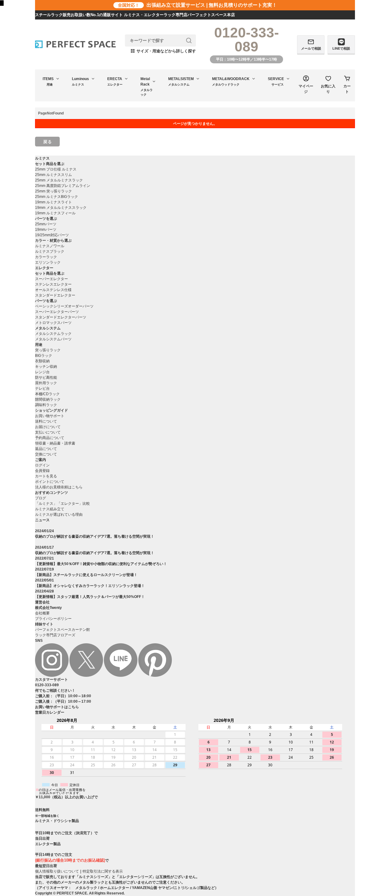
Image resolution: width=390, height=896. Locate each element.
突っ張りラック (48, 350)
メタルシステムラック (53, 334)
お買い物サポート (49, 416)
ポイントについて (49, 482)
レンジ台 (42, 372)
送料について (46, 421)
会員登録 (42, 471)
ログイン (42, 465)
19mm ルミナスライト (53, 202)
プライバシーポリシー (53, 619)
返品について (46, 449)
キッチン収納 (46, 366)
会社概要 (42, 613)
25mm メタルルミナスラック (59, 180)
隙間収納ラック (48, 399)
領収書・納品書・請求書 (55, 443)
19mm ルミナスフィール (55, 213)
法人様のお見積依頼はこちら (59, 487)
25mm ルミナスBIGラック (56, 197)
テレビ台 (42, 388)
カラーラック (46, 257)
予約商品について (49, 438)
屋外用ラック (46, 383)
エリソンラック (48, 262)
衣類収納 (42, 361)
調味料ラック (46, 405)
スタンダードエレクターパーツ (60, 317)
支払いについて (48, 432)
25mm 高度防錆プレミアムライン (62, 186)
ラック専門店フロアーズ (55, 635)
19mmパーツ (45, 229)
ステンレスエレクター (53, 284)
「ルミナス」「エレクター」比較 (62, 503)
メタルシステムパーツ (53, 339)
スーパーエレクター (51, 279)
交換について (46, 454)
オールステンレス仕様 (53, 290)
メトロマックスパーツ (53, 323)
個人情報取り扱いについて (57, 871)
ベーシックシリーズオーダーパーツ (64, 306)
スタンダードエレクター (55, 295)
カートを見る (46, 476)
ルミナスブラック (49, 251)
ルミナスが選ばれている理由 (59, 514)
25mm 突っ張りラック (53, 191)
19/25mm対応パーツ (52, 235)
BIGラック (43, 355)
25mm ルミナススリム (53, 175)
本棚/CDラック (47, 394)
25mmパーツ (45, 224)
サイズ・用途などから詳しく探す (163, 51)
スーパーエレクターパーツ (57, 312)
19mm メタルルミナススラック (61, 208)
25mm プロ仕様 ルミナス (55, 169)
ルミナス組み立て (49, 509)
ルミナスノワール (49, 246)
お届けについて (48, 427)
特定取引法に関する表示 (103, 871)
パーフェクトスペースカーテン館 (62, 629)
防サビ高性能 (46, 377)
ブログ (40, 498)
